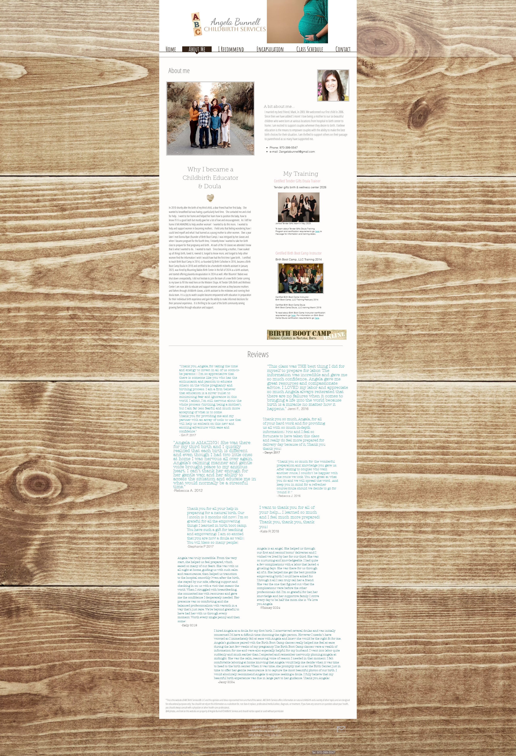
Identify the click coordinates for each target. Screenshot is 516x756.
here (293, 315)
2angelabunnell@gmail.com (297, 151)
